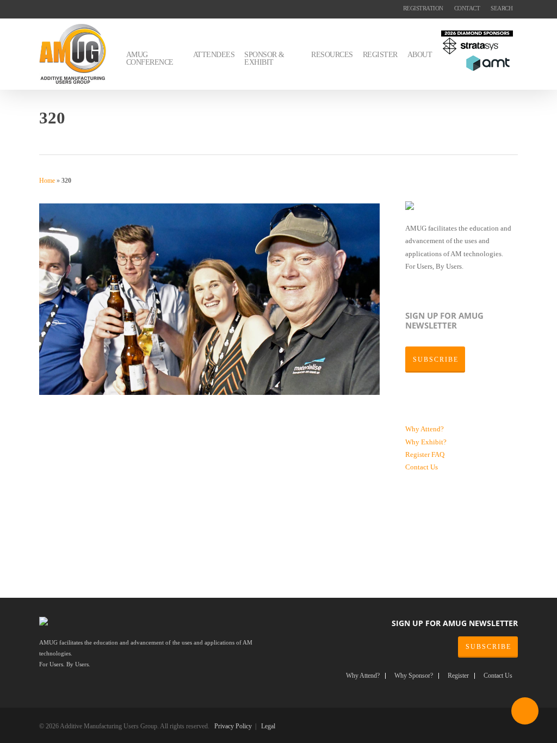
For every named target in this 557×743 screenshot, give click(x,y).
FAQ (437, 454)
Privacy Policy (233, 726)
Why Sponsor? (413, 676)
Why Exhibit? (426, 442)
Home (47, 180)
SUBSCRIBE (488, 647)
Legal (268, 726)
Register (418, 454)
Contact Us (421, 467)
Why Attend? (424, 429)
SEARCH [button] (501, 8)
